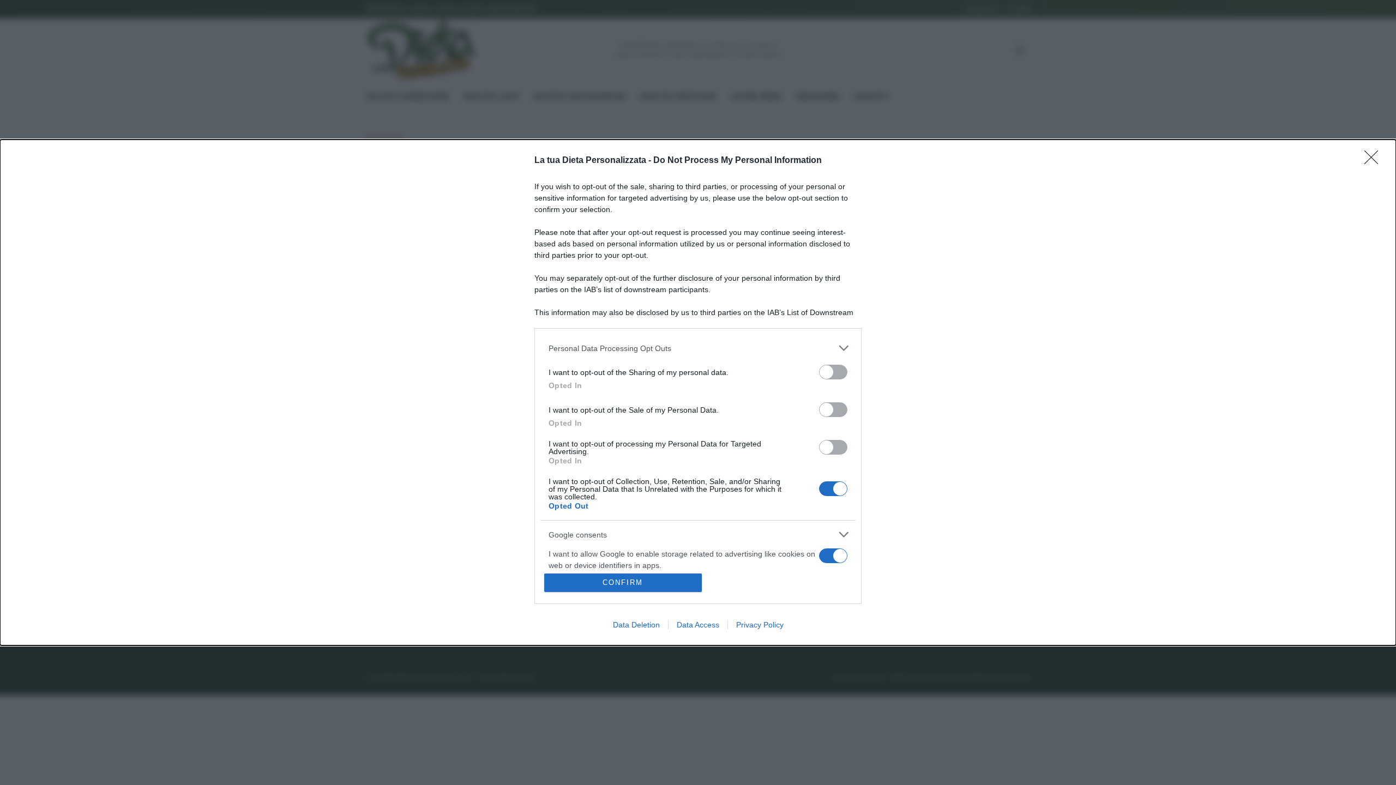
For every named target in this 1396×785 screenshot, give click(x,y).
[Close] (1374, 160)
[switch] (833, 372)
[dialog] (698, 392)
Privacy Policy (760, 624)
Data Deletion (636, 624)
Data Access (698, 624)
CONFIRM (623, 582)
